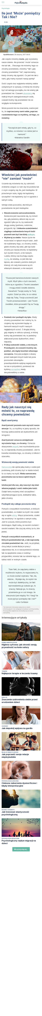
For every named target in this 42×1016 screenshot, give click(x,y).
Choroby (5, 726)
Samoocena (7, 467)
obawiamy (27, 93)
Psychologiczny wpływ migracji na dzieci (19, 842)
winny (14, 515)
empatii (15, 446)
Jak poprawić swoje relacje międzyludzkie (15, 755)
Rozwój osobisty (8, 809)
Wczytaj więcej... (21, 849)
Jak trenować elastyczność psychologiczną (15, 813)
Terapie (4, 671)
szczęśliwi (15, 369)
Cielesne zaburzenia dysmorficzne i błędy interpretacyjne (19, 784)
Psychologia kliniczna (10, 781)
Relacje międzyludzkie (10, 752)
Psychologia (6, 8)
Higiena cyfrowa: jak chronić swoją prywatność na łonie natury (19, 646)
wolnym (31, 234)
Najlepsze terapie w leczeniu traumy (20, 673)
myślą (6, 259)
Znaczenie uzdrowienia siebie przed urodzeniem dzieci (19, 700)
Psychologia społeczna (10, 838)
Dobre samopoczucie (9, 642)
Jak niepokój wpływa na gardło (17, 728)
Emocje (4, 697)
